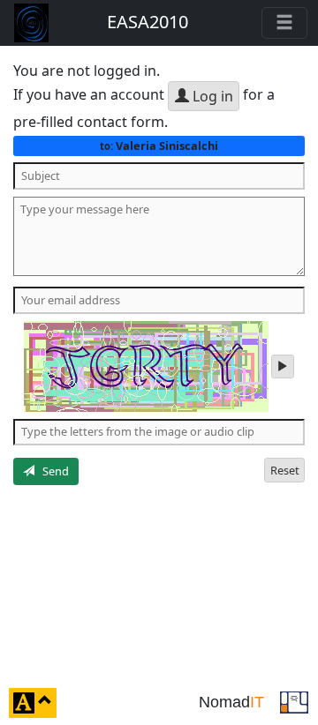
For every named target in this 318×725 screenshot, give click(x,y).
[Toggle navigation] (284, 23)
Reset (284, 470)
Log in (211, 96)
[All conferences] (294, 701)
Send (51, 471)
